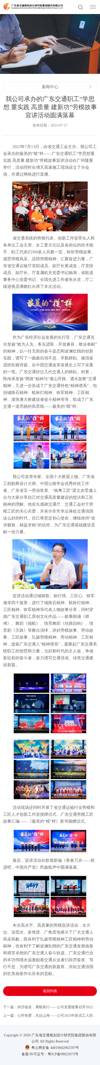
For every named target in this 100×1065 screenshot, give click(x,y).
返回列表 (50, 991)
